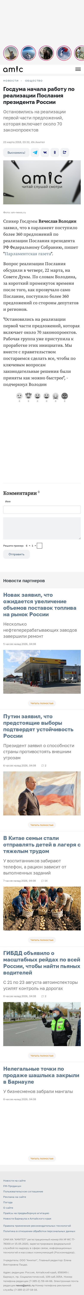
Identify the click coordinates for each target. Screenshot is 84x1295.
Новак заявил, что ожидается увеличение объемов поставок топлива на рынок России (39, 604)
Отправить (16, 554)
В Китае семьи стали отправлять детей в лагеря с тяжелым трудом (42, 844)
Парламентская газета (28, 254)
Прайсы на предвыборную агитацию (26, 1213)
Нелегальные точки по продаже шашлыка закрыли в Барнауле (41, 1075)
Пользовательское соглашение (23, 1191)
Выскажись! (16, 152)
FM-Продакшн (12, 1186)
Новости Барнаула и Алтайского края (27, 1218)
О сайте (8, 1207)
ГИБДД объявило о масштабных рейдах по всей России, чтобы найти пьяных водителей (41, 963)
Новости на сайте (14, 1180)
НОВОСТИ (11, 80)
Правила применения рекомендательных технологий (37, 1225)
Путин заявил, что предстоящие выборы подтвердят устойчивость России (38, 726)
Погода (7, 1202)
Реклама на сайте (14, 1196)
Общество (34, 80)
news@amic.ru (25, 1285)
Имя (8, 501)
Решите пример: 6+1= (19, 545)
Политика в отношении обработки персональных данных (39, 1231)
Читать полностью (42, 703)
